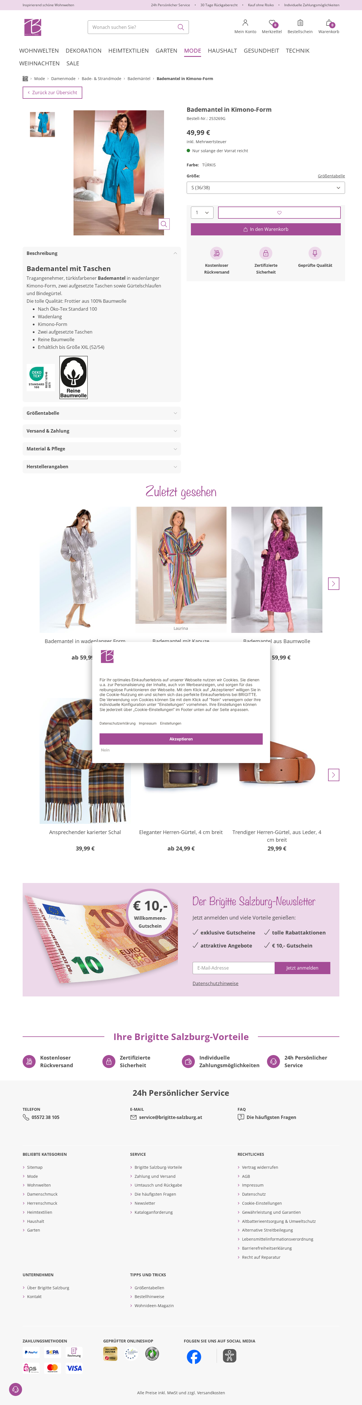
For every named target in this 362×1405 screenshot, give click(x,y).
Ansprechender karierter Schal (85, 832)
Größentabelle (331, 176)
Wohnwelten (39, 1185)
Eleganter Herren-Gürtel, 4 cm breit (181, 832)
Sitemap (35, 1167)
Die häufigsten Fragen (271, 1117)
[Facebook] (194, 1357)
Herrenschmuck (42, 1203)
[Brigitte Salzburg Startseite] (32, 27)
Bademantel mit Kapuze (180, 641)
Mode (32, 1176)
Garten (33, 1230)
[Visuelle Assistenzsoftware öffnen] (227, 1356)
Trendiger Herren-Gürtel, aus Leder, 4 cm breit (276, 836)
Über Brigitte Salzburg (48, 1287)
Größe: (193, 176)
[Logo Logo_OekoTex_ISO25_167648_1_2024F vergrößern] (41, 377)
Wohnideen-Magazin (154, 1305)
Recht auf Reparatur (261, 1257)
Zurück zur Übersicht (54, 92)
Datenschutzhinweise (215, 983)
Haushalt (35, 1221)
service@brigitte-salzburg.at (170, 1117)
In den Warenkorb (269, 229)
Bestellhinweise (149, 1296)
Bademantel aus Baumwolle (276, 641)
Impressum (253, 1185)
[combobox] (138, 27)
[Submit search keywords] (181, 27)
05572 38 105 (45, 1117)
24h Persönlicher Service (170, 5)
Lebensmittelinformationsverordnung (277, 1239)
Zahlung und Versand (155, 1176)
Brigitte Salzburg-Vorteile (158, 1167)
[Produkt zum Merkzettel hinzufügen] (279, 213)
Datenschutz (254, 1194)
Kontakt (34, 1296)
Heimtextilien (39, 1212)
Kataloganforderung (154, 1212)
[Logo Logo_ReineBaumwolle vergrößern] (73, 377)
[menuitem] (39, 50)
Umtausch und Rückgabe (158, 1185)
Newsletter (145, 1203)
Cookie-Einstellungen (262, 1203)
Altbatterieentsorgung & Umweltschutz (279, 1221)
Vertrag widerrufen (260, 1167)
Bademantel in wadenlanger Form (85, 641)
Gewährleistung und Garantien (271, 1212)
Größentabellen (149, 1287)
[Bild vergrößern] (164, 224)
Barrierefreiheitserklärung (267, 1248)
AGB (246, 1176)
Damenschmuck (42, 1194)
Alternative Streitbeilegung (267, 1230)
